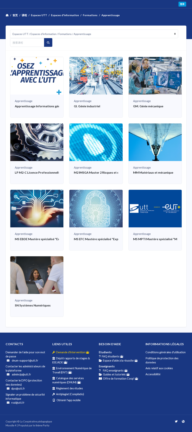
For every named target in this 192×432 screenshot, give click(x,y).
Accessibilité (153, 374)
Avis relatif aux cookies (159, 368)
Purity (46, 425)
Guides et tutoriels (116, 374)
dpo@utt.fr (18, 388)
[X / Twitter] (176, 421)
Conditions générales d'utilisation (166, 352)
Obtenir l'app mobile (68, 400)
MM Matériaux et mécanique (153, 172)
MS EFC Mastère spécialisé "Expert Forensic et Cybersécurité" (117, 239)
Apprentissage (110, 15)
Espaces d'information (65, 15)
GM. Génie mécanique (148, 106)
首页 (15, 15)
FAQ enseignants (114, 370)
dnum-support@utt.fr (24, 360)
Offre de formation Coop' (120, 378)
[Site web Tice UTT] (183, 421)
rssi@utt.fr (18, 402)
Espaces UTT (39, 15)
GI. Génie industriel (87, 106)
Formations (90, 15)
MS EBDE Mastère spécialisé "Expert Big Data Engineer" (53, 239)
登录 (182, 4)
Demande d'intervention (72, 352)
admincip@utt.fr (21, 374)
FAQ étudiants (112, 356)
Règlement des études (69, 388)
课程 (24, 15)
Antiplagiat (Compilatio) (69, 394)
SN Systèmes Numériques (33, 305)
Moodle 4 (11, 425)
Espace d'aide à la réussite (120, 360)
